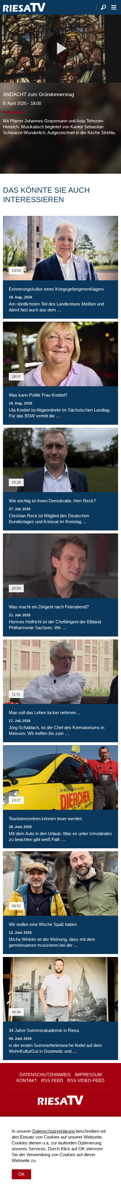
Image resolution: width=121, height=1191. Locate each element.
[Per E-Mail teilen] (45, 153)
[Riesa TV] (24, 7)
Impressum (88, 1074)
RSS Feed (52, 1080)
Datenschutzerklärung (53, 1131)
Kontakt (26, 1080)
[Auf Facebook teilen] (9, 153)
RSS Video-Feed (86, 1080)
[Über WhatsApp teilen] (33, 153)
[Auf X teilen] (20, 153)
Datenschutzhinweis (45, 1074)
